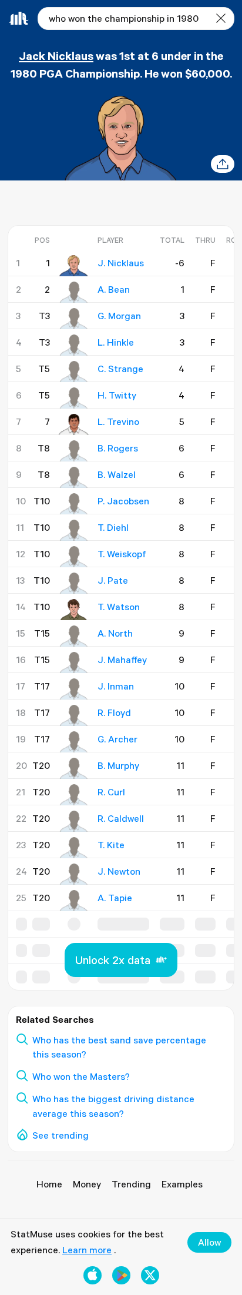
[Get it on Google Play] (121, 1275)
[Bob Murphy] (73, 768)
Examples (182, 1183)
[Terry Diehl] (73, 530)
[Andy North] (73, 636)
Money (87, 1183)
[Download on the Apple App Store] (92, 1275)
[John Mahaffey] (73, 662)
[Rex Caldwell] (73, 821)
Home (49, 1183)
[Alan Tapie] (73, 900)
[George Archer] (73, 741)
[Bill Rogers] (73, 450)
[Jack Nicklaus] (73, 265)
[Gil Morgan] (73, 318)
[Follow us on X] (150, 1275)
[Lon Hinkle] (73, 345)
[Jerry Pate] (73, 583)
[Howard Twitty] (73, 398)
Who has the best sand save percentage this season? (119, 1047)
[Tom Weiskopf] (73, 556)
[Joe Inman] (73, 689)
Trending (131, 1183)
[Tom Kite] (73, 847)
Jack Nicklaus (56, 55)
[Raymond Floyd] (73, 715)
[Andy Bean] (73, 292)
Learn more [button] (87, 1249)
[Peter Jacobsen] (73, 503)
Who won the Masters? (81, 1076)
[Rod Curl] (73, 794)
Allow (209, 1242)
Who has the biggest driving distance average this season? (113, 1106)
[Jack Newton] (73, 874)
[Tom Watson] (73, 609)
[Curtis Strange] (73, 371)
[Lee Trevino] (73, 424)
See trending (60, 1135)
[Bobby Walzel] (73, 477)
